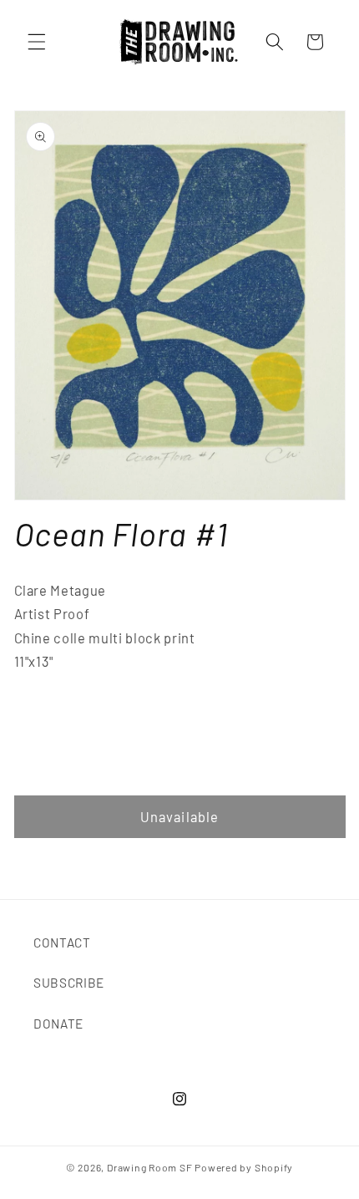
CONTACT (62, 942)
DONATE (58, 1023)
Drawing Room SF (150, 1167)
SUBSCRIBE (68, 982)
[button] (37, 42)
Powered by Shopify (244, 1167)
